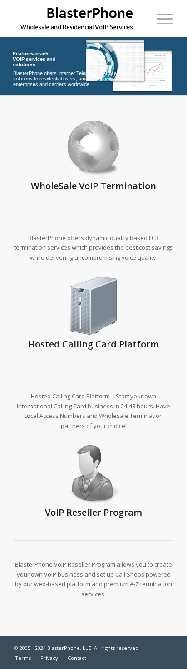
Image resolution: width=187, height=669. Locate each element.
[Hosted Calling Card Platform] (93, 306)
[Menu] (160, 18)
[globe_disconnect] (93, 147)
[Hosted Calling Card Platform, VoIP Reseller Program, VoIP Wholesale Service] (77, 18)
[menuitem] (160, 18)
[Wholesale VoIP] (93, 474)
